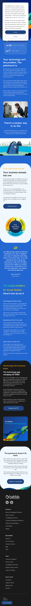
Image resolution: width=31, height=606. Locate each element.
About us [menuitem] (8, 538)
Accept (15, 32)
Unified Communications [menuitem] (12, 523)
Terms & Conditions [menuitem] (11, 559)
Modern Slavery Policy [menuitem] (12, 567)
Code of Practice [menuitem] (10, 570)
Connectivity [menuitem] (9, 526)
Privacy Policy (21, 17)
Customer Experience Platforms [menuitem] (15, 520)
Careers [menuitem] (8, 588)
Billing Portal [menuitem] (9, 585)
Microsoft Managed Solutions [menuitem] (14, 512)
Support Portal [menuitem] (10, 583)
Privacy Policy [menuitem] (9, 562)
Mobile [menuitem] (7, 529)
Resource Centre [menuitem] (10, 544)
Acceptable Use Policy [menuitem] (12, 565)
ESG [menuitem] (7, 549)
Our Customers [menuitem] (10, 541)
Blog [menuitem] (7, 547)
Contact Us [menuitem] (9, 580)
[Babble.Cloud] (12, 497)
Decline (15, 36)
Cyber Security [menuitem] (10, 515)
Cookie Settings (7, 602)
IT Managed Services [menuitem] (11, 518)
